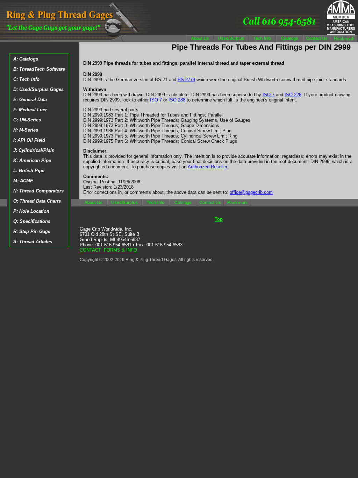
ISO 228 (293, 94)
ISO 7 (268, 94)
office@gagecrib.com (251, 192)
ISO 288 (177, 100)
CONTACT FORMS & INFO (108, 250)
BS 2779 (186, 79)
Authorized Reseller (207, 166)
